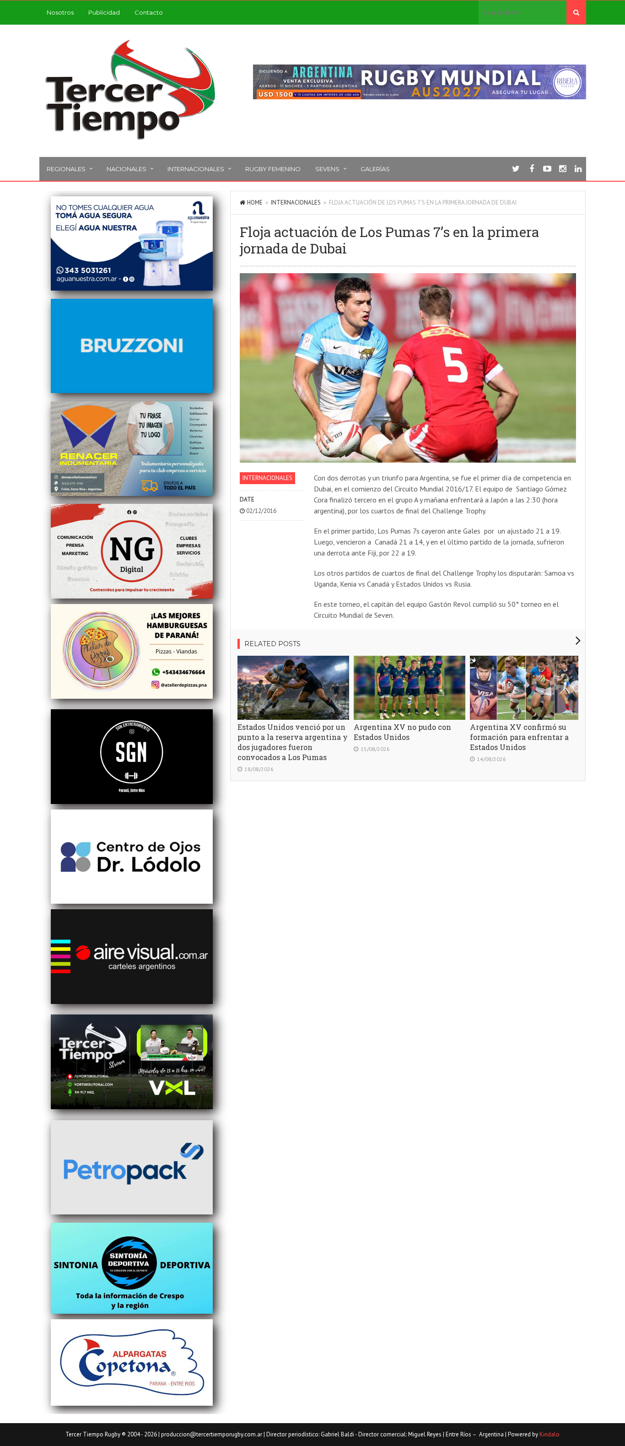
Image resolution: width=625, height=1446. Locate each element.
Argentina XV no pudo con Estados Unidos (402, 732)
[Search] (576, 12)
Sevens (327, 169)
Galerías (375, 169)
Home (255, 202)
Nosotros (60, 12)
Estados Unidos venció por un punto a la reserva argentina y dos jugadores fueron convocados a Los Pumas (292, 742)
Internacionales (195, 169)
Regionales (66, 169)
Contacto (149, 12)
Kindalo (549, 1434)
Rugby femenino (273, 169)
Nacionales (126, 169)
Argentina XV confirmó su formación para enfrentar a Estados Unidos (519, 737)
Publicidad (104, 12)
